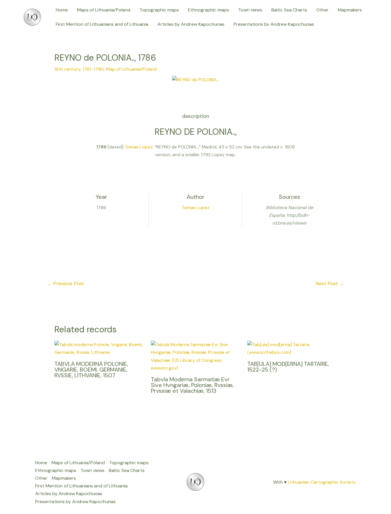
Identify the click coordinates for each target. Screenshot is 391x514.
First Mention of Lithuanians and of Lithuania (102, 24)
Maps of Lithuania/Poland (103, 10)
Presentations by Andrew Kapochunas (274, 24)
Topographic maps (159, 10)
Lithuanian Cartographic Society (322, 482)
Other (322, 10)
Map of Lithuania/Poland (131, 69)
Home (62, 10)
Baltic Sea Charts (289, 10)
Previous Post (65, 283)
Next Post (329, 283)
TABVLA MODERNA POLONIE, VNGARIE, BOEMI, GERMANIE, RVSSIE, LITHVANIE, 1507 (91, 369)
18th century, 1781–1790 (79, 69)
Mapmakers (350, 10)
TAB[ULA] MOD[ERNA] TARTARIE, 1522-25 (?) (288, 366)
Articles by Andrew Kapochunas (190, 24)
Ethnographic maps (208, 10)
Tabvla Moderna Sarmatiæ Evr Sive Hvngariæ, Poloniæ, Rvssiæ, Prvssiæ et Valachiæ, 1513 (192, 385)
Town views (250, 10)
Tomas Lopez (139, 147)
